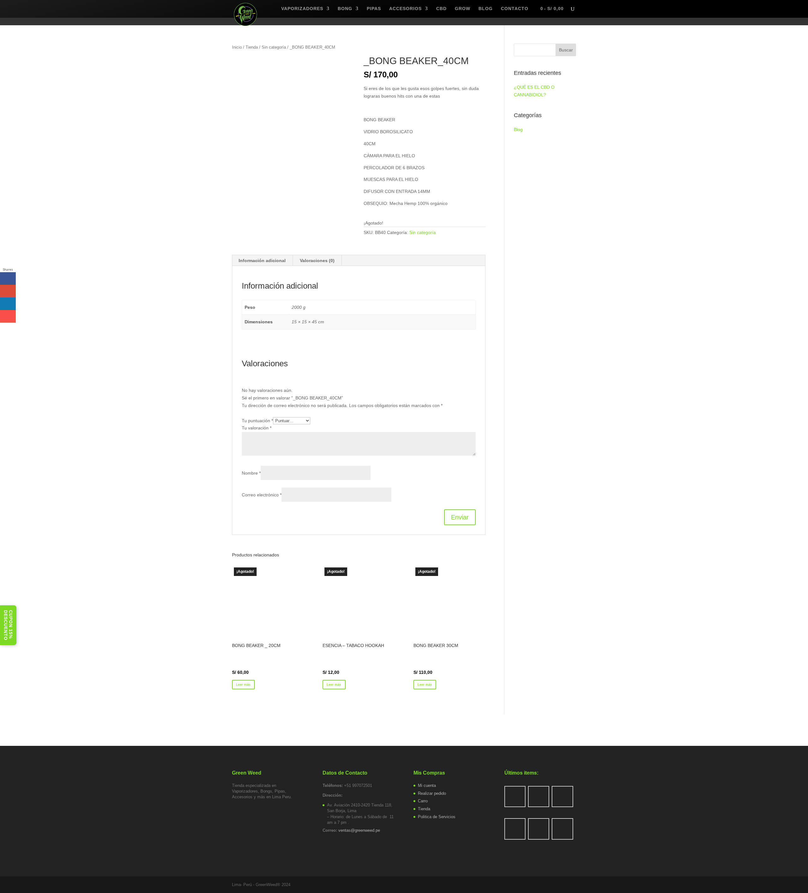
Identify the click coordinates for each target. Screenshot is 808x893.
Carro (423, 801)
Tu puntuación (257, 420)
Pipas (374, 8)
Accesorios (405, 8)
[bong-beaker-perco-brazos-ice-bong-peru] (293, 116)
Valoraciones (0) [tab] (317, 260)
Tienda (252, 47)
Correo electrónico (262, 494)
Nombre (251, 473)
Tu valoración (256, 427)
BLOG (485, 8)
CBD (441, 8)
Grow (462, 8)
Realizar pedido (432, 793)
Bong (345, 8)
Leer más (243, 684)
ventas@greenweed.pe (359, 830)
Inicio (237, 47)
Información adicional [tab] (262, 260)
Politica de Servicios (436, 816)
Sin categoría (274, 47)
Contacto (514, 8)
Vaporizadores (302, 8)
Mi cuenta (427, 785)
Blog (518, 129)
